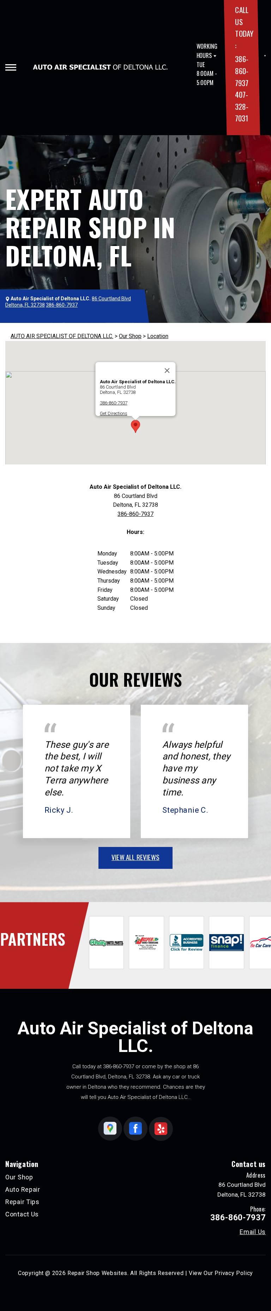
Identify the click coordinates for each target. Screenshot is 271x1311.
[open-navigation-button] (10, 67)
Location (157, 336)
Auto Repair (22, 1189)
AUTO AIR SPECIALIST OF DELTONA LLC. (62, 336)
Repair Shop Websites (97, 1273)
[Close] (167, 370)
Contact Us (22, 1214)
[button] (135, 426)
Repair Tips (22, 1201)
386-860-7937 (241, 70)
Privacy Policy (234, 1273)
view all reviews (135, 857)
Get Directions (113, 413)
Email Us (253, 1232)
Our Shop (130, 336)
